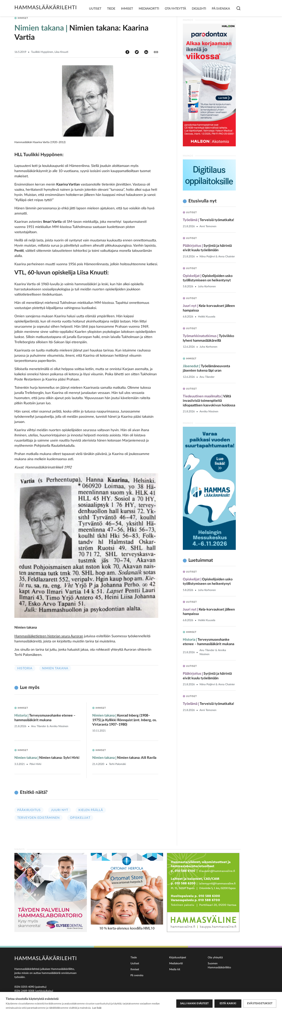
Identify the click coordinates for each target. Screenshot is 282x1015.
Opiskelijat (80, 817)
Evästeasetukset (259, 1003)
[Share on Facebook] (127, 52)
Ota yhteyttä (175, 8)
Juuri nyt (59, 810)
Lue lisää (96, 1008)
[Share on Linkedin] (146, 52)
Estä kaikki (228, 1003)
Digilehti (199, 8)
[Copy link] (156, 52)
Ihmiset (127, 8)
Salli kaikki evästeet (194, 1003)
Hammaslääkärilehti (45, 7)
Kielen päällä (90, 810)
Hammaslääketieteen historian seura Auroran (48, 636)
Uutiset (95, 8)
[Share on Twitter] (137, 52)
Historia (24, 668)
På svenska (221, 8)
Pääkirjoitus (29, 810)
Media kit (174, 969)
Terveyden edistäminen (38, 817)
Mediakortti (149, 8)
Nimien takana (55, 668)
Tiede (111, 8)
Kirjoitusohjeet (177, 957)
